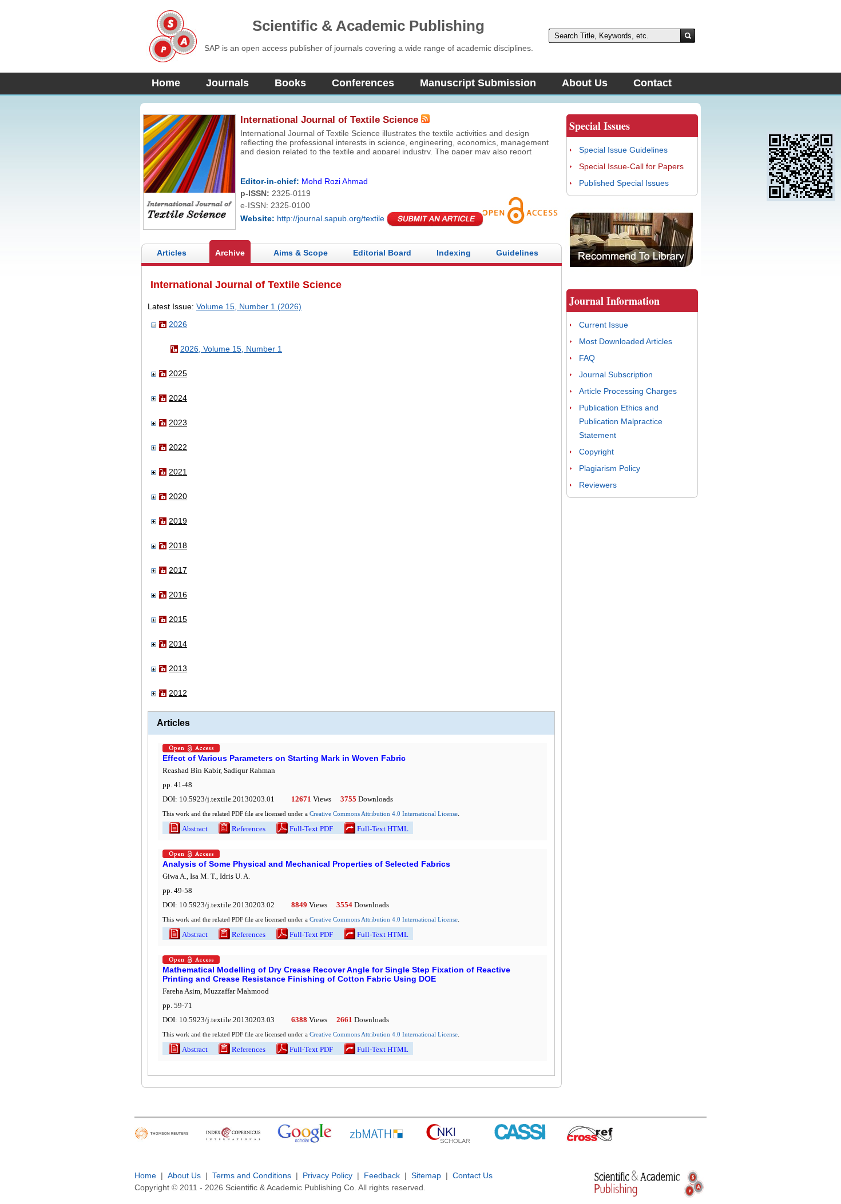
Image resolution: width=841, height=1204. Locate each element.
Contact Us (473, 1175)
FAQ (587, 357)
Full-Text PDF (304, 828)
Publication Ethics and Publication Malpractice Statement (621, 421)
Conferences (363, 83)
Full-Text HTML (375, 828)
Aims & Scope (300, 252)
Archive (230, 252)
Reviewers (598, 484)
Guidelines (517, 252)
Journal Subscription (616, 374)
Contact (652, 83)
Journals (227, 83)
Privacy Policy (327, 1175)
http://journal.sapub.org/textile (330, 218)
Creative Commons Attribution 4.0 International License (384, 813)
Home (166, 83)
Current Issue (603, 324)
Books (290, 83)
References (241, 828)
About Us (585, 83)
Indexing (454, 252)
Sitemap (426, 1175)
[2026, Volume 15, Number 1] (174, 349)
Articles (172, 252)
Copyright (596, 451)
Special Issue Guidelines (623, 149)
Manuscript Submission (478, 83)
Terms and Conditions (251, 1175)
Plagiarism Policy (609, 468)
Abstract (187, 828)
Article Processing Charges (628, 391)
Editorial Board (382, 252)
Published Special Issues (624, 183)
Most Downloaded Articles (625, 341)
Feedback (382, 1175)
